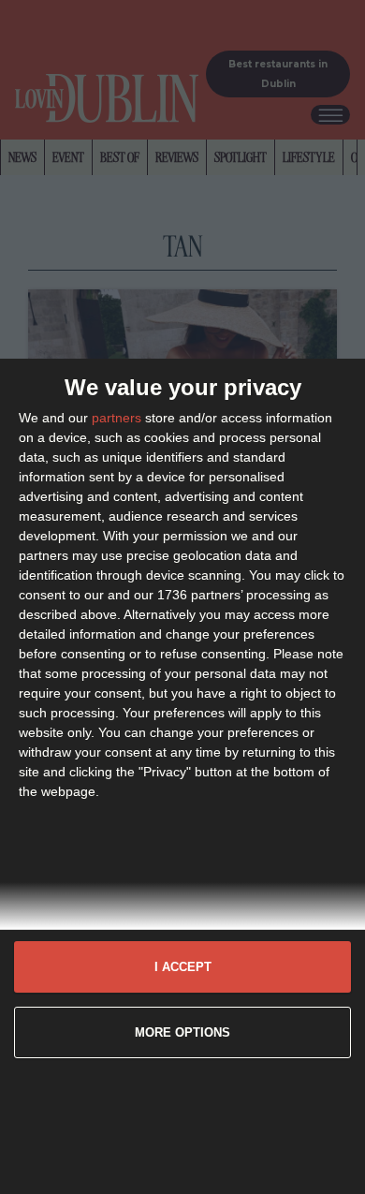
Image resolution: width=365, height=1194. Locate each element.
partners (116, 417)
